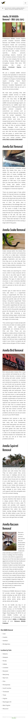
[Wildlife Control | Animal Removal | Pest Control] (3, 3)
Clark (4, 634)
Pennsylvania (6, 685)
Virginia (5, 698)
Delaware (5, 657)
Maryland (5, 671)
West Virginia (6, 705)
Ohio (4, 681)
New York (5, 678)
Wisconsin (5, 709)
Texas (4, 695)
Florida (4, 661)
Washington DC (7, 702)
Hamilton (5, 640)
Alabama (5, 654)
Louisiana (5, 667)
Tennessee (6, 691)
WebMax (14, 718)
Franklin (5, 637)
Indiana (5, 664)
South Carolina (7, 688)
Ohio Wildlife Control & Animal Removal (14, 8)
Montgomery (6, 644)
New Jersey (6, 674)
